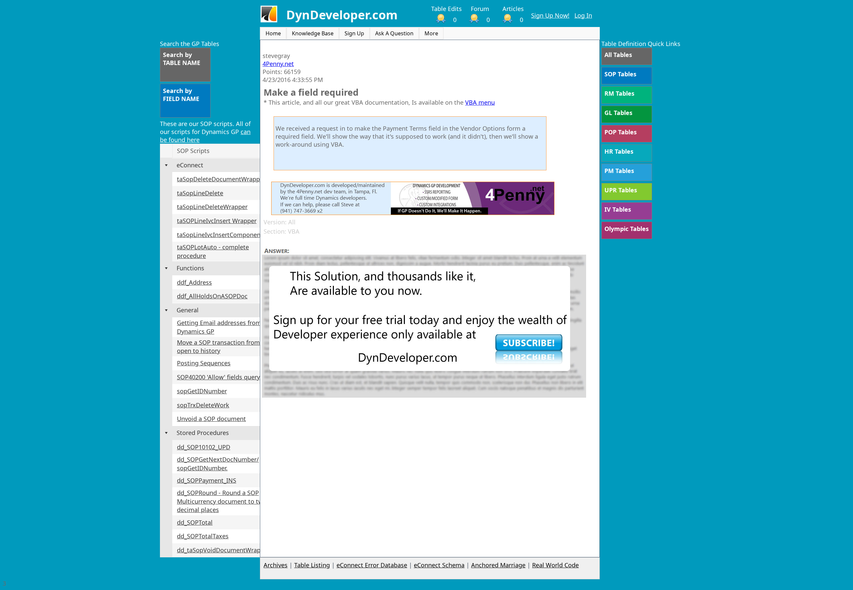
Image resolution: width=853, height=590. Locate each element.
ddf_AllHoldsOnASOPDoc (212, 296)
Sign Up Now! (550, 15)
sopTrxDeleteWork (203, 405)
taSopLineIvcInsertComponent (220, 235)
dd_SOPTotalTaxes (203, 536)
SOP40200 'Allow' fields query (218, 377)
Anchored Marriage (498, 565)
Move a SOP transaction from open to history (218, 346)
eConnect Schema (439, 565)
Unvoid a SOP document (211, 419)
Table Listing (312, 565)
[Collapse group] (166, 165)
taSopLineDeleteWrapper (212, 207)
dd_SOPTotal (195, 522)
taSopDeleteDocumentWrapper (221, 179)
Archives (276, 565)
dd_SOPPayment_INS (206, 480)
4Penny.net (278, 64)
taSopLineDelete (200, 193)
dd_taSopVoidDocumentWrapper (223, 550)
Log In (583, 15)
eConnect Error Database (372, 565)
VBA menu (480, 102)
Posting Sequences (204, 363)
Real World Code (555, 565)
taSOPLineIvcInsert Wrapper (217, 221)
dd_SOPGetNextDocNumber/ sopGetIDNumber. (218, 463)
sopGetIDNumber (202, 391)
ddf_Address (194, 282)
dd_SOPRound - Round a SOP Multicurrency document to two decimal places (222, 501)
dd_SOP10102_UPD (203, 447)
